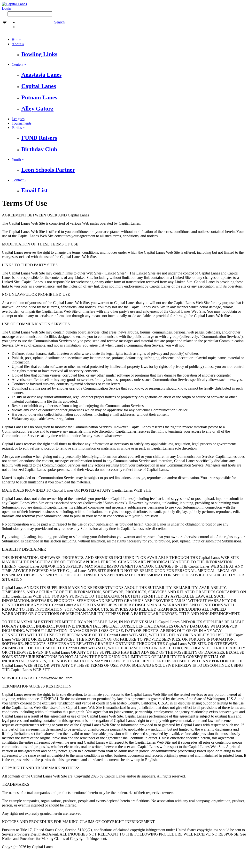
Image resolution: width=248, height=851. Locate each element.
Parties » (18, 128)
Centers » (19, 64)
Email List (34, 190)
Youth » (18, 159)
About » (18, 44)
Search (59, 22)
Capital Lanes (38, 86)
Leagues (18, 119)
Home (16, 39)
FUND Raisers (39, 138)
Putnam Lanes (39, 97)
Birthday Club (39, 149)
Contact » (19, 180)
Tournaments (21, 123)
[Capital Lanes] (14, 4)
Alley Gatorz (37, 108)
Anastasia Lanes (41, 75)
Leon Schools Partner (48, 170)
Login (6, 8)
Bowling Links (39, 54)
